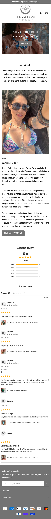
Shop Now (25, 43)
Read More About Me (13, 233)
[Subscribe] (46, 483)
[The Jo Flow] (25, 13)
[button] (46, 13)
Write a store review (25, 286)
